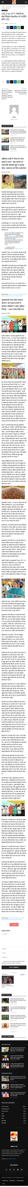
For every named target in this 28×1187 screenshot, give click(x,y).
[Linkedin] (15, 27)
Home (3, 6)
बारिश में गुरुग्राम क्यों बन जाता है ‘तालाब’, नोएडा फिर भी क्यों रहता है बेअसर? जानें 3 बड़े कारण (18, 1078)
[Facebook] (8, 27)
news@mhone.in (12, 1158)
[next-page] (5, 154)
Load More (14, 924)
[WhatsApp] (18, 27)
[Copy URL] (22, 27)
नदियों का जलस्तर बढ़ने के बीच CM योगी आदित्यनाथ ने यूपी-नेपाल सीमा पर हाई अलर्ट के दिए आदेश (18, 1094)
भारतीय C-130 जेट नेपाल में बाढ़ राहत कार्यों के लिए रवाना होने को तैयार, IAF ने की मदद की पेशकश (18, 147)
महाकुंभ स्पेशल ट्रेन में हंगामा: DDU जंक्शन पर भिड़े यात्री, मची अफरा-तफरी (20, 92)
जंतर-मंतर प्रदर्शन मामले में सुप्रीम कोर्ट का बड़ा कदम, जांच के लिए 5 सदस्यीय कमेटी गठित (18, 1009)
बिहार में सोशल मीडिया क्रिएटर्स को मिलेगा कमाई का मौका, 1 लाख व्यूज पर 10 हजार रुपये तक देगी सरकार (18, 1025)
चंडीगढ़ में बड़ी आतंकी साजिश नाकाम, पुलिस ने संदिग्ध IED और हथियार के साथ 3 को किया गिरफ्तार (18, 1000)
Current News (8, 6)
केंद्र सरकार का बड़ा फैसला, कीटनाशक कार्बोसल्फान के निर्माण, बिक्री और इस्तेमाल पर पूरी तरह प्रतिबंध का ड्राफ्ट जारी (18, 1017)
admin (6, 23)
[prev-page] (3, 154)
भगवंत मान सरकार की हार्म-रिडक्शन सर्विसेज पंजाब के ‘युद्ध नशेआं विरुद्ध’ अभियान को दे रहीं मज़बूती (17, 1057)
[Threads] (21, 1169)
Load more (13, 1031)
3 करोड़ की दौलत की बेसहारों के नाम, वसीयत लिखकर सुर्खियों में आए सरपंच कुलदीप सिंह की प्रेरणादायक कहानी (17, 1065)
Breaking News (5, 133)
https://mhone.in (14, 119)
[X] (11, 27)
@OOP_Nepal (12, 235)
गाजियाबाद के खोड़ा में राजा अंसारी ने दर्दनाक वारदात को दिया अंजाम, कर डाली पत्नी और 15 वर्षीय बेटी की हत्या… (17, 1086)
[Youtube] (17, 1169)
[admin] (3, 23)
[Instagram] (10, 1169)
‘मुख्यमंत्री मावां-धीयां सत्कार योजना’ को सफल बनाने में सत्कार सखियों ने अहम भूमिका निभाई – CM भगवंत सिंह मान (17, 139)
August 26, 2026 (18, 248)
